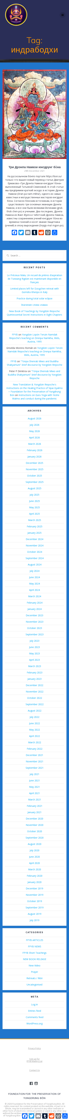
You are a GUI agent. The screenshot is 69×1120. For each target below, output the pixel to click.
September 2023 (35, 634)
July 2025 (34, 494)
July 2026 (34, 424)
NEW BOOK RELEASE (34, 959)
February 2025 (34, 526)
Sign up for (34, 1058)
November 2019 (34, 894)
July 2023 (34, 640)
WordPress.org (34, 1023)
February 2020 (34, 875)
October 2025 (34, 475)
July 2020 (34, 850)
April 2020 (34, 863)
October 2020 (34, 831)
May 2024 (34, 583)
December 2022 (34, 685)
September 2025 (35, 482)
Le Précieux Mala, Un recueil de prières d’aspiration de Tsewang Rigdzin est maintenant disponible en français (34, 279)
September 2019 (35, 907)
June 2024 (34, 577)
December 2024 (34, 539)
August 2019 (34, 913)
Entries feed (34, 1010)
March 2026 (34, 443)
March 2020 (34, 869)
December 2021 (34, 755)
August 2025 (34, 488)
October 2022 (34, 697)
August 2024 (34, 564)
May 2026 (34, 431)
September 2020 (35, 837)
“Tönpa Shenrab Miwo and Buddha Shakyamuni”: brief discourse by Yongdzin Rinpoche (34, 375)
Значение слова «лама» (34, 304)
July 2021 (34, 774)
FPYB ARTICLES (34, 940)
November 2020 (34, 825)
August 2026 (34, 418)
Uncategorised (34, 984)
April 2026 (34, 437)
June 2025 (34, 501)
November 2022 (34, 691)
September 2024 (35, 558)
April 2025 (34, 513)
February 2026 (34, 450)
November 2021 (34, 761)
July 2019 (34, 920)
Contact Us (34, 1070)
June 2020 (34, 856)
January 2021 (34, 812)
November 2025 (34, 469)
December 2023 (34, 615)
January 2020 (34, 882)
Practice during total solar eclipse (34, 298)
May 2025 (34, 507)
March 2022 (34, 742)
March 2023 (34, 666)
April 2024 (34, 590)
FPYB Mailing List (34, 1061)
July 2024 (34, 570)
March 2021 (34, 799)
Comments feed (34, 1017)
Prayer (34, 971)
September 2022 (35, 704)
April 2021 (34, 793)
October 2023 (34, 628)
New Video (34, 965)
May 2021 (34, 786)
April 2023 (34, 659)
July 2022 (34, 717)
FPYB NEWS (34, 946)
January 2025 (34, 532)
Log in (34, 1004)
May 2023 (34, 653)
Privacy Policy (34, 1048)
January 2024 (34, 609)
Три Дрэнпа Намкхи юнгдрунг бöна (35, 167)
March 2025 (34, 520)
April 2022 (34, 736)
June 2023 (34, 647)
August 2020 (34, 844)
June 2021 (34, 780)
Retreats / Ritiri (34, 978)
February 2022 (34, 748)
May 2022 (34, 729)
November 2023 (34, 621)
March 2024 (34, 596)
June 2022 (34, 723)
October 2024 (34, 551)
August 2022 (34, 710)
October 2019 (34, 901)
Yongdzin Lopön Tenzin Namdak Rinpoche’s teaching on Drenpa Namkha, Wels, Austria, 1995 (34, 338)
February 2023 (34, 672)
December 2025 (34, 462)
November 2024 (34, 545)
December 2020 (34, 818)
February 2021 (34, 805)
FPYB (15, 334)
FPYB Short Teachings (34, 952)
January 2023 (34, 678)
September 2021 (35, 767)
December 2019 (34, 888)
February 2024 (34, 602)
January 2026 (34, 456)
